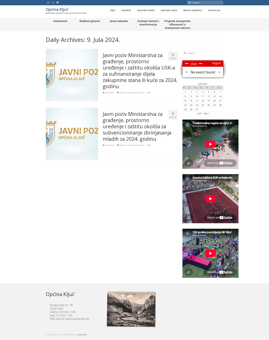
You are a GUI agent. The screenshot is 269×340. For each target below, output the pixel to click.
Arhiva (131, 92)
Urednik (110, 92)
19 (208, 100)
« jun (199, 113)
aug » (206, 113)
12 (208, 96)
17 (197, 100)
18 (203, 100)
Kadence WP (82, 335)
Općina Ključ (57, 9)
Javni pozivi (139, 92)
